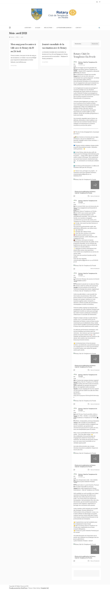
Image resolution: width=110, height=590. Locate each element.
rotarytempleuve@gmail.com (82, 174)
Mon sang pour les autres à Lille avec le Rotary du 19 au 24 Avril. (23, 48)
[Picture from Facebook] (78, 185)
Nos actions (48, 27)
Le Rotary (28, 27)
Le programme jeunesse (64, 27)
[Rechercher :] (82, 44)
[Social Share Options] (75, 196)
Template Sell (44, 588)
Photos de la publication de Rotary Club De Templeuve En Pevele (85, 192)
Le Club (37, 27)
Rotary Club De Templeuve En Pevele (85, 55)
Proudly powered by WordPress (18, 588)
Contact (78, 27)
